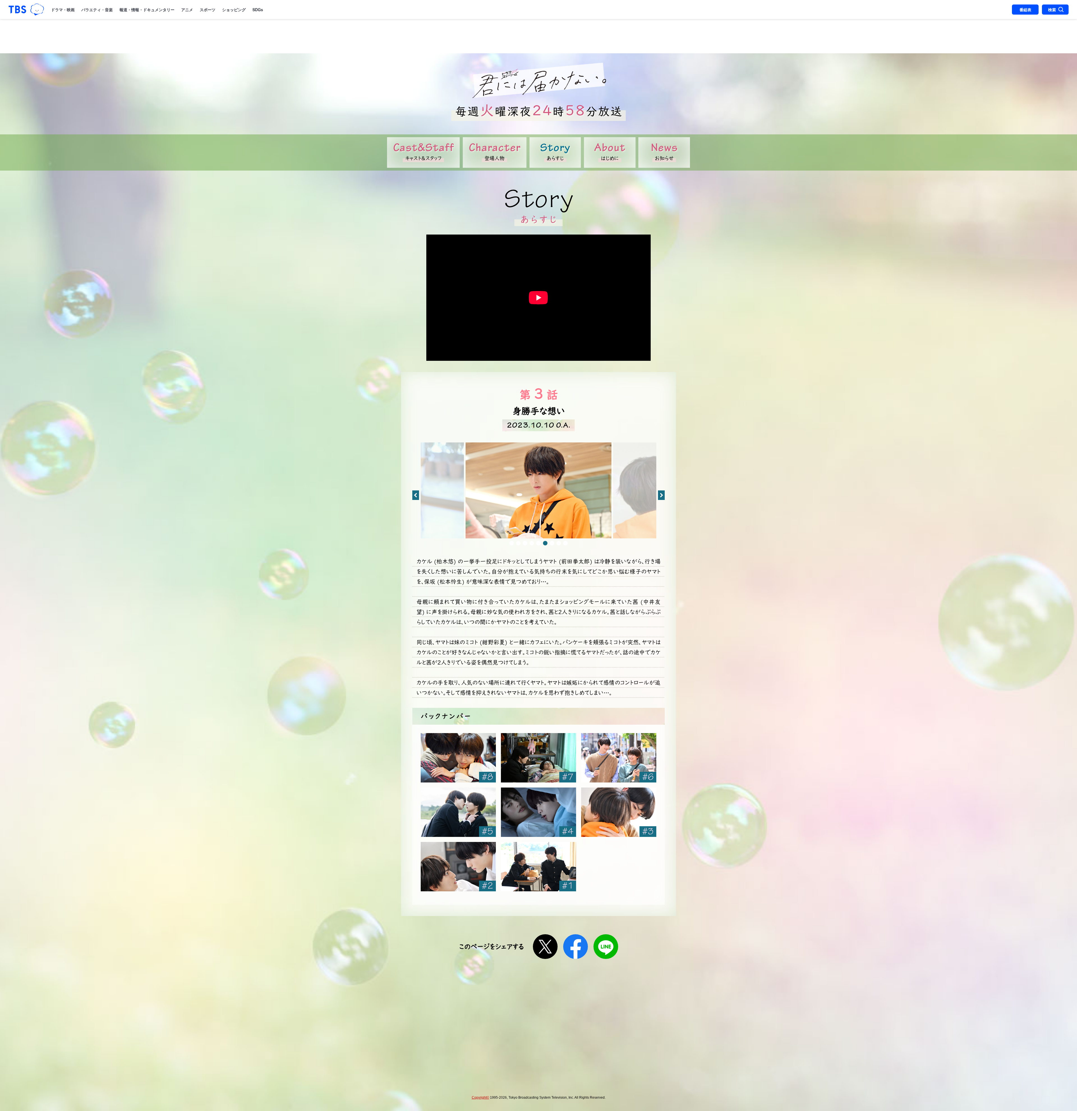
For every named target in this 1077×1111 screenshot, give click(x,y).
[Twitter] (545, 946)
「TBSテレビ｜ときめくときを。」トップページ (17, 9)
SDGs (257, 9)
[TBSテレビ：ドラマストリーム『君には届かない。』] (538, 80)
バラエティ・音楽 (97, 9)
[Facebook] (575, 946)
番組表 (1025, 9)
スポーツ (207, 9)
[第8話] (458, 757)
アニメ (187, 9)
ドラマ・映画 (63, 9)
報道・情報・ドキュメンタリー (146, 9)
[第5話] (458, 812)
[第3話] (618, 812)
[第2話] (458, 866)
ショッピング (234, 9)
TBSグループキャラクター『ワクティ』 (37, 9)
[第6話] (618, 757)
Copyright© (480, 1097)
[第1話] (538, 866)
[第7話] (538, 757)
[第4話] (538, 812)
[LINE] (605, 946)
